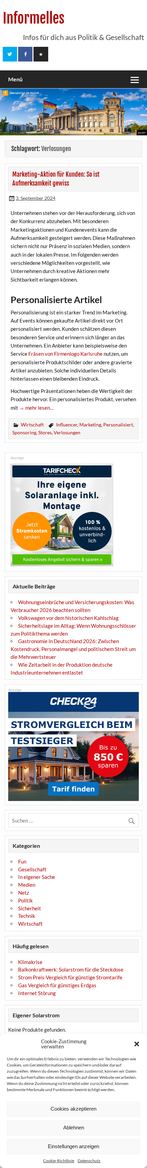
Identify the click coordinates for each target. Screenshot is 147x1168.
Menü (15, 79)
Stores (45, 432)
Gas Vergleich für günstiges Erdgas (57, 985)
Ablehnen (73, 1127)
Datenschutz (89, 1160)
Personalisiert (118, 424)
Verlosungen (67, 432)
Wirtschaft (32, 424)
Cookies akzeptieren (73, 1109)
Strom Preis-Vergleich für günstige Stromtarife (70, 977)
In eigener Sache (36, 877)
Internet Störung (37, 993)
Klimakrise (30, 962)
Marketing (90, 424)
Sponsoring (24, 432)
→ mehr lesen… (36, 408)
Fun (22, 861)
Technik (26, 916)
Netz (23, 892)
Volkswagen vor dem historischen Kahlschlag (68, 618)
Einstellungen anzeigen (73, 1146)
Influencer (66, 424)
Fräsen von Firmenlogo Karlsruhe (65, 354)
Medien (26, 885)
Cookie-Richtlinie (58, 1160)
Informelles (34, 18)
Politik (25, 900)
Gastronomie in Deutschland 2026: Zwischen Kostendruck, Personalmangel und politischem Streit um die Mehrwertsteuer (73, 649)
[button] (136, 1044)
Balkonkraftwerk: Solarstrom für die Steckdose (70, 969)
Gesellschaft (32, 869)
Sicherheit (29, 908)
